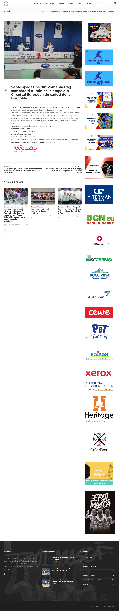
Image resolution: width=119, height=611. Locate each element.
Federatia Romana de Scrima (11, 224)
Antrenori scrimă (98, 557)
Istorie (52, 3)
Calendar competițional (98, 562)
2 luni (53, 573)
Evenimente (89, 3)
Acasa (42, 11)
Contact (98, 3)
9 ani (19, 224)
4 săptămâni (55, 561)
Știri (47, 11)
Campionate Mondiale (98, 571)
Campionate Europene (98, 566)
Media (79, 3)
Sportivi (62, 3)
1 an (46, 216)
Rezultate (71, 3)
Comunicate (98, 584)
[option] (15, 207)
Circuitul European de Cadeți (98, 580)
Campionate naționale (39, 202)
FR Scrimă (43, 3)
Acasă (36, 3)
